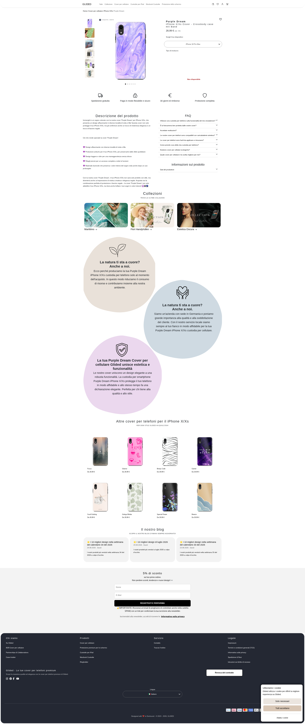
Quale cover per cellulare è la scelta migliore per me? (180, 155)
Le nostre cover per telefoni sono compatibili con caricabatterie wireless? (187, 135)
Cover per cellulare (121, 4)
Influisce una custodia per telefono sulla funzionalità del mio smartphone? (187, 121)
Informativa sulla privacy (173, 616)
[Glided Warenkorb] (227, 5)
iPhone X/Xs (108, 11)
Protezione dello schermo (171, 4)
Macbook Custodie (153, 4)
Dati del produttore (167, 170)
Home (85, 11)
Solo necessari (282, 701)
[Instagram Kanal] (7, 679)
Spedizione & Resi (235, 657)
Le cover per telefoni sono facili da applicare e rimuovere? (182, 140)
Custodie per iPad (137, 4)
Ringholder (84, 662)
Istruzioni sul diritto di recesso (239, 662)
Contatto (157, 643)
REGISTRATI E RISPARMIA (152, 603)
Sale (101, 4)
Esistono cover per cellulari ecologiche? (175, 150)
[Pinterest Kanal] (10, 679)
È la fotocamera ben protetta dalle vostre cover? (178, 125)
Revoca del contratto (224, 673)
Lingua (152, 689)
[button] (125, 84)
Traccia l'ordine (159, 648)
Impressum (232, 643)
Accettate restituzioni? (168, 130)
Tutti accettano (282, 708)
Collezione (108, 4)
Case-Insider (11, 657)
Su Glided (9, 643)
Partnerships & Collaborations (17, 652)
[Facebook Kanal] (14, 679)
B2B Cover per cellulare (15, 648)
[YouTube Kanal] (17, 679)
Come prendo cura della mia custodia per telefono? (179, 145)
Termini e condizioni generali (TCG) (241, 648)
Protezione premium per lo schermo (93, 648)
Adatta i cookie (282, 718)
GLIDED (86, 4)
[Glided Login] (222, 5)
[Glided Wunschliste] (213, 5)
